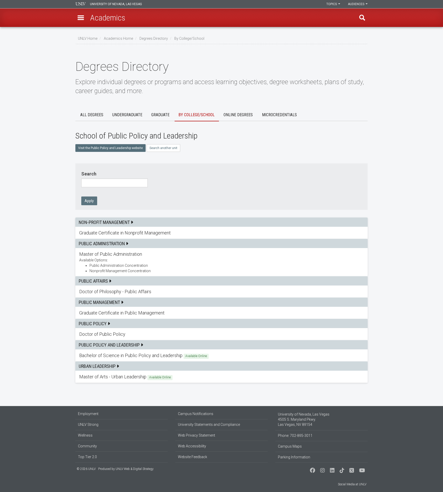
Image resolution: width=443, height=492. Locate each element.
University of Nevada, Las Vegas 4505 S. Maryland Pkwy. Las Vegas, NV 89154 (303, 419)
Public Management (100, 302)
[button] (81, 17)
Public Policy (93, 323)
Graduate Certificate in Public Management (221, 313)
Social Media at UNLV (352, 484)
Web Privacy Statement (196, 435)
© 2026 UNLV (86, 469)
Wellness (85, 435)
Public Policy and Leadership (110, 345)
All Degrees (91, 114)
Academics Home (118, 38)
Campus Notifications (195, 414)
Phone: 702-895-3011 (295, 436)
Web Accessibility (192, 446)
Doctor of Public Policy (221, 334)
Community (87, 446)
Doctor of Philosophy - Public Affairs (221, 292)
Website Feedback (192, 457)
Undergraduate (127, 114)
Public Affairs (94, 281)
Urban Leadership (98, 366)
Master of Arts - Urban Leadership (221, 377)
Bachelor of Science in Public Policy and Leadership (221, 355)
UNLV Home (87, 38)
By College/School (189, 38)
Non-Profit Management (105, 222)
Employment (88, 414)
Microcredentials (279, 114)
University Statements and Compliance (209, 424)
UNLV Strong (88, 424)
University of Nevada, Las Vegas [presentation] (116, 4)
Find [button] (362, 17)
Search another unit (163, 148)
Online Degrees (238, 114)
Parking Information (294, 457)
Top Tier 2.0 (87, 457)
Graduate (160, 114)
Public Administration (102, 243)
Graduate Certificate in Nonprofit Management (221, 233)
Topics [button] (332, 4)
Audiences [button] (356, 4)
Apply (89, 201)
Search (88, 173)
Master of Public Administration (221, 262)
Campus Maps (290, 446)
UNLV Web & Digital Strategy (135, 469)
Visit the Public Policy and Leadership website (110, 148)
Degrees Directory (153, 38)
